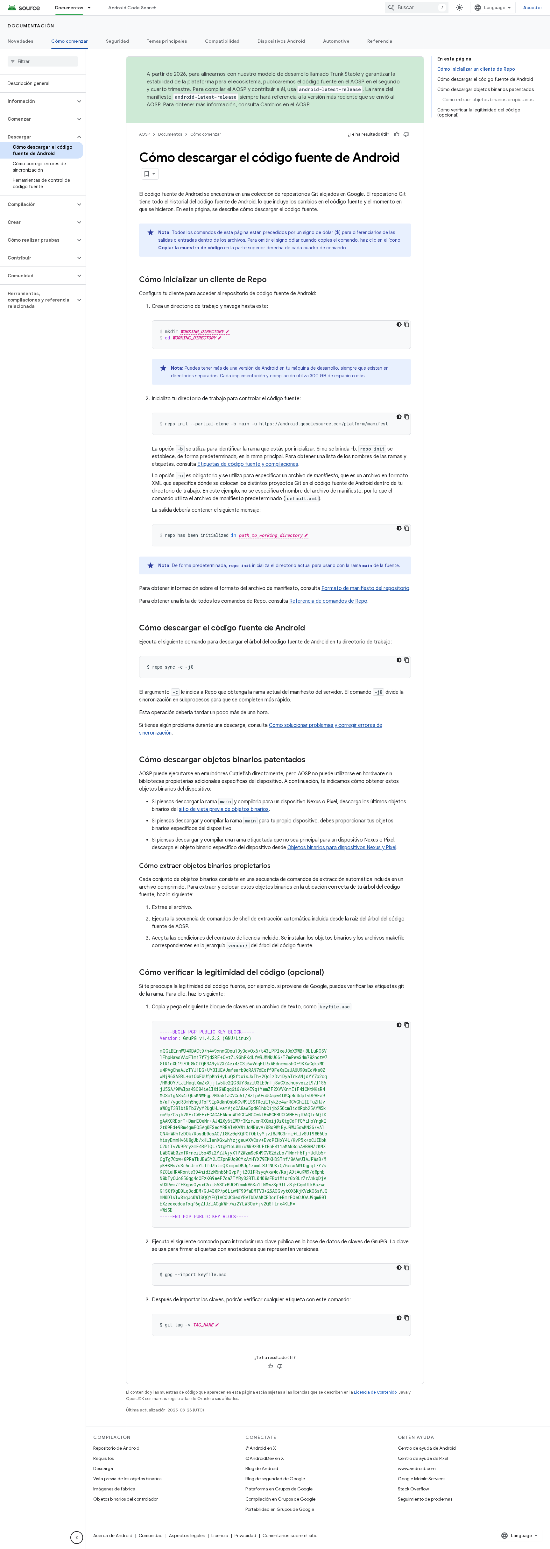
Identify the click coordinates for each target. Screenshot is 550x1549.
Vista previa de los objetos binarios (127, 1478)
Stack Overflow (413, 1489)
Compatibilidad (222, 41)
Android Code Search (132, 8)
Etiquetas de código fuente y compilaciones (247, 464)
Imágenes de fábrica (114, 1489)
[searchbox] (43, 61)
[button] (37, 101)
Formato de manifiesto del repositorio (365, 588)
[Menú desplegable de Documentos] (92, 7)
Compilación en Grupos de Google (280, 1499)
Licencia (219, 1535)
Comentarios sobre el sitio (290, 1535)
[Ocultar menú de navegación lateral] (76, 1537)
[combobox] (416, 7)
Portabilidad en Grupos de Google (279, 1509)
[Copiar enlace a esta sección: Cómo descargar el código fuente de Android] (311, 628)
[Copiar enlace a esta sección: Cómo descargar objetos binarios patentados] (312, 760)
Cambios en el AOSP (284, 105)
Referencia (379, 41)
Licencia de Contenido (375, 1392)
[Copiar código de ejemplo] (407, 324)
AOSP (144, 134)
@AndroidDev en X (264, 1458)
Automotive (336, 41)
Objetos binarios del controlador (125, 1499)
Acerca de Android (112, 1535)
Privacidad (245, 1535)
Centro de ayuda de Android (427, 1448)
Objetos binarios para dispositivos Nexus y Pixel (341, 847)
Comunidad (151, 1535)
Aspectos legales (187, 1535)
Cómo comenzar (69, 41)
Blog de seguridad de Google (275, 1478)
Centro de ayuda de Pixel (423, 1458)
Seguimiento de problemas (425, 1499)
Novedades (20, 41)
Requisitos (103, 1458)
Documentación (31, 26)
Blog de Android (261, 1468)
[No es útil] (406, 134)
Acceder (532, 8)
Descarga (103, 1468)
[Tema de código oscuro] (399, 324)
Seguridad (117, 41)
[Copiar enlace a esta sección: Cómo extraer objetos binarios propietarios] (277, 866)
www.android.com (417, 1468)
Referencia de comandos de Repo (328, 601)
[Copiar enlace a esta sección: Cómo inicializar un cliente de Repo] (273, 280)
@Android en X (260, 1448)
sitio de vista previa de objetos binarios (224, 809)
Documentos (69, 8)
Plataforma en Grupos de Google (279, 1489)
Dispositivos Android (281, 41)
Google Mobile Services (421, 1478)
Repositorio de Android (116, 1448)
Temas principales (167, 41)
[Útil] (396, 134)
